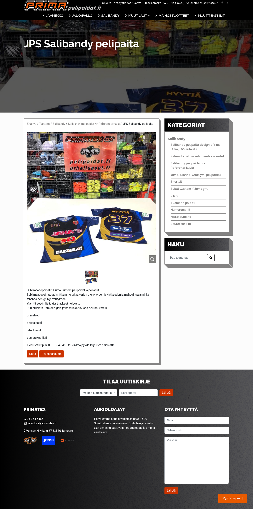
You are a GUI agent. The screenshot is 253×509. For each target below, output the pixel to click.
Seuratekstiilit (181, 224)
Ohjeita (106, 2)
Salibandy (110, 15)
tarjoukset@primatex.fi (203, 2)
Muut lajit (137, 15)
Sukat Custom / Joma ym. (189, 189)
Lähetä (166, 392)
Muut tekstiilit (211, 15)
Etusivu (31, 124)
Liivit (174, 196)
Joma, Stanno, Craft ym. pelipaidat (196, 175)
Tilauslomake (153, 2)
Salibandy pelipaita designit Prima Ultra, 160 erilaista (196, 147)
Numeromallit (180, 210)
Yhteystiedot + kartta (127, 2)
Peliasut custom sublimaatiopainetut (197, 156)
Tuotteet (44, 124)
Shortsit (176, 181)
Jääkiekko (54, 15)
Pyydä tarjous (233, 498)
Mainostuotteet (174, 15)
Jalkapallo (82, 15)
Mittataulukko (181, 217)
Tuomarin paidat (183, 203)
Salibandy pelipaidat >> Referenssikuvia (94, 124)
